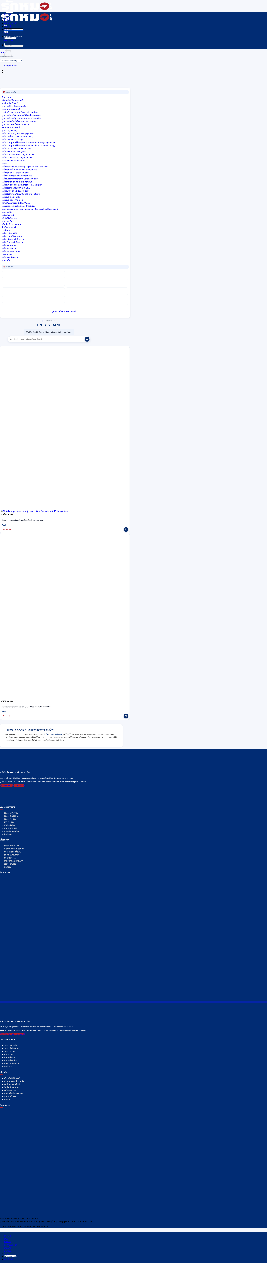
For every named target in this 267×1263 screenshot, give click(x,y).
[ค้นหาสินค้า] (87, 339)
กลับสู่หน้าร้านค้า (10, 65)
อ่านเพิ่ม (126, 529)
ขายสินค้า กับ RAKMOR (14, 861)
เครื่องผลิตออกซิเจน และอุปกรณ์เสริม (17, 158)
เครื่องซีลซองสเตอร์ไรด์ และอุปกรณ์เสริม (18, 206)
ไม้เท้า (46, 734)
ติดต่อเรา (8, 29)
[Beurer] (33, 274)
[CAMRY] (97, 274)
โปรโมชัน (7, 20)
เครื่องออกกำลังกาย (10, 257)
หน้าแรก (7, 14)
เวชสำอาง (6, 230)
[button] (4, 44)
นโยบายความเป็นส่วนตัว (14, 849)
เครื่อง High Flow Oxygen (13, 139)
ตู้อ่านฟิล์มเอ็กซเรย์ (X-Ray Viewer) (16, 203)
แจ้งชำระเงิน (9, 822)
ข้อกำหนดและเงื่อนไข (12, 852)
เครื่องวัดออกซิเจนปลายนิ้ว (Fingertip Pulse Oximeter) (25, 167)
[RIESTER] (97, 307)
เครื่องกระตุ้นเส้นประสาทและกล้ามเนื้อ (17, 182)
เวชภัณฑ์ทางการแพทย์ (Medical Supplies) (20, 112)
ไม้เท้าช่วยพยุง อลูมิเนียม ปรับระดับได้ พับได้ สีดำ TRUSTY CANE (23, 520)
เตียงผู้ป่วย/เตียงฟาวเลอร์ (12, 100)
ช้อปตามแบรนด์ (10, 23)
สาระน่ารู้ (7, 26)
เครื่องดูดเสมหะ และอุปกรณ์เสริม (15, 173)
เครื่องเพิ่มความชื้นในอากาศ (13, 239)
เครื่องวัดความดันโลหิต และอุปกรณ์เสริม (18, 154)
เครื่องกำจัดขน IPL (9, 233)
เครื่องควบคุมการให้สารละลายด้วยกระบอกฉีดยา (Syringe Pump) (28, 142)
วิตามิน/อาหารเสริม (9, 227)
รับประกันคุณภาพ (11, 855)
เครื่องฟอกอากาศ (9, 245)
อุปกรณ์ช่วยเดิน (56, 734)
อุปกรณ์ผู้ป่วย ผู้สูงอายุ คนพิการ (15, 106)
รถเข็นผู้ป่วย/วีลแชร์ (10, 103)
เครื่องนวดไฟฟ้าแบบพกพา (12, 236)
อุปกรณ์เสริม (7, 221)
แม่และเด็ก (6, 260)
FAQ (6, 33)
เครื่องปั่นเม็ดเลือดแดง (11, 197)
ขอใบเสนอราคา (10, 858)
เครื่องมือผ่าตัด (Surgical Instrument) (17, 136)
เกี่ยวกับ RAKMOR (12, 846)
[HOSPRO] (97, 291)
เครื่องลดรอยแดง (9, 248)
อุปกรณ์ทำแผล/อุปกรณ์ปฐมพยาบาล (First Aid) (21, 118)
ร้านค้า (6, 17)
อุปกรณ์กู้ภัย (7, 212)
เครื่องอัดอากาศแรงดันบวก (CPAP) (16, 148)
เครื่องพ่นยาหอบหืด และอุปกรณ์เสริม (17, 176)
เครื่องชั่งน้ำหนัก (8, 215)
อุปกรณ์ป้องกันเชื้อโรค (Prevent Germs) (19, 121)
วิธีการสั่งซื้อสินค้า (11, 816)
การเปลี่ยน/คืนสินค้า (12, 831)
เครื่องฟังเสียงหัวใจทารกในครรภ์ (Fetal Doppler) (22, 185)
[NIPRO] (33, 299)
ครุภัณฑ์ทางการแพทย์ (11, 109)
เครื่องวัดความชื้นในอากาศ (12, 242)
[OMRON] (97, 299)
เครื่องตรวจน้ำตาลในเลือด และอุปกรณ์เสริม (19, 170)
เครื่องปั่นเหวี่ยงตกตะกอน (12, 200)
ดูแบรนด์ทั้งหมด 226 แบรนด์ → (65, 311)
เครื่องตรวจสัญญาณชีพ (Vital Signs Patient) (21, 194)
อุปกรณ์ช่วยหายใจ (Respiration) (15, 124)
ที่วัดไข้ (4, 164)
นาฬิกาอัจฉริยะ (8, 254)
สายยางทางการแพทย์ (11, 127)
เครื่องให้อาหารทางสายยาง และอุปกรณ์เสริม (20, 179)
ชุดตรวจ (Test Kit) (9, 130)
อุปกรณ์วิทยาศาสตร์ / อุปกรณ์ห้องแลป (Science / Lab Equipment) (30, 209)
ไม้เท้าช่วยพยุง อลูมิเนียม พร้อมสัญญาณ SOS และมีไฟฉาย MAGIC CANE (26, 707)
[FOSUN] (97, 282)
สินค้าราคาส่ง (7, 97)
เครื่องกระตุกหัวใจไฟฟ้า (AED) (14, 151)
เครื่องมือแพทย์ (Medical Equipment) (17, 133)
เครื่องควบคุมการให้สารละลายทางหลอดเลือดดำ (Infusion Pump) (28, 145)
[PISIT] (33, 307)
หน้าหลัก (44, 321)
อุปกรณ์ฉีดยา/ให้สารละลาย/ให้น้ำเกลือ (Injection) (21, 115)
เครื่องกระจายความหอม (11, 251)
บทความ (7, 867)
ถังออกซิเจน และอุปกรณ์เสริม (14, 161)
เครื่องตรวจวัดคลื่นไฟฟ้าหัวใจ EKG (16, 188)
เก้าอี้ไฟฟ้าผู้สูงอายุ (9, 218)
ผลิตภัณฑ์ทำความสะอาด (11, 224)
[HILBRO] (33, 291)
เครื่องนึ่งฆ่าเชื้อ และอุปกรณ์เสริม (15, 191)
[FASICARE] (33, 282)
